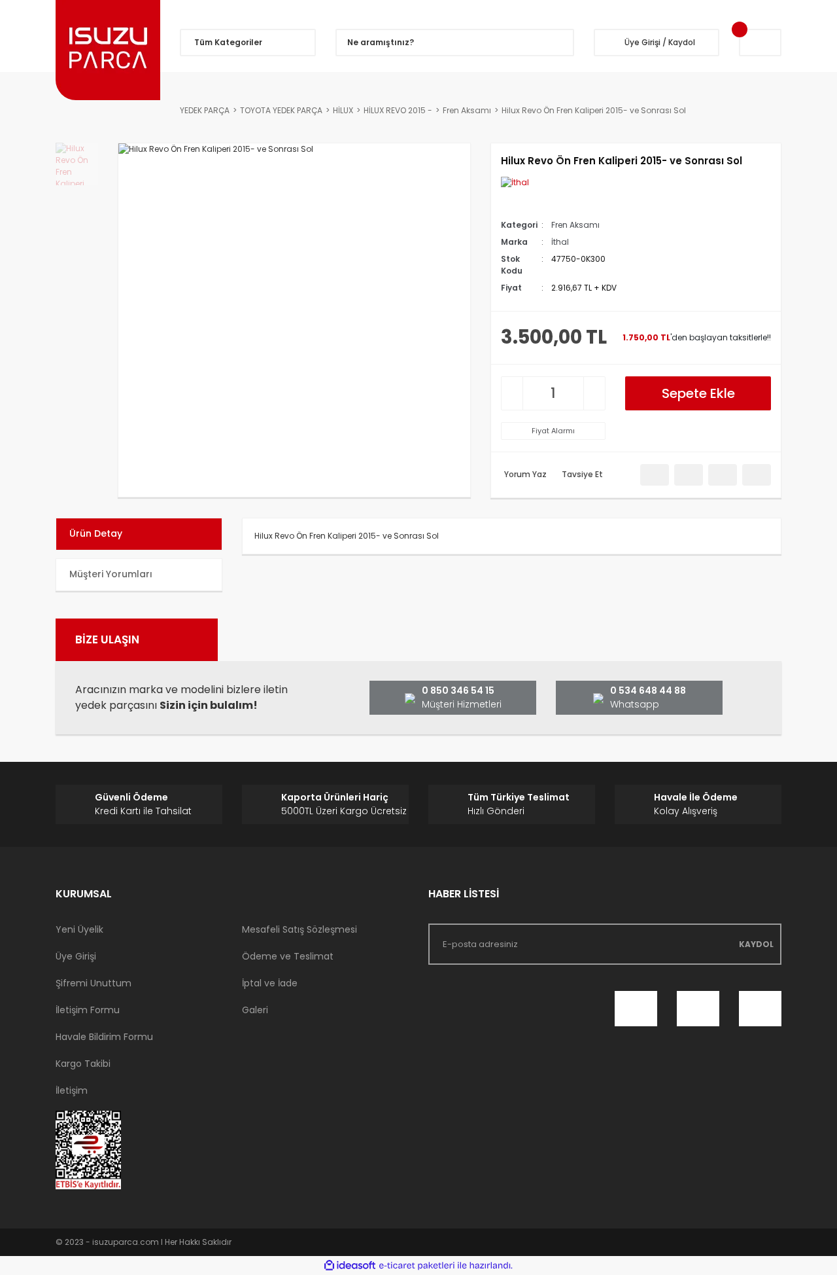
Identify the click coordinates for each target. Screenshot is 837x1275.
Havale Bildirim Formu (104, 1036)
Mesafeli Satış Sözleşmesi (299, 929)
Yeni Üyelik (79, 929)
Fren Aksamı (575, 224)
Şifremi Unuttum (93, 983)
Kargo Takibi (83, 1063)
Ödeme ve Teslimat (287, 956)
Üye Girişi (76, 956)
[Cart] (760, 42)
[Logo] (108, 50)
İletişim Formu (88, 1009)
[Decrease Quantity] (512, 393)
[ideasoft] (350, 1265)
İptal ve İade (270, 983)
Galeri (255, 1009)
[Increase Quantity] (594, 393)
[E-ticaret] (417, 1266)
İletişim (72, 1090)
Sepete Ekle (698, 393)
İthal (560, 241)
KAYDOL (756, 944)
